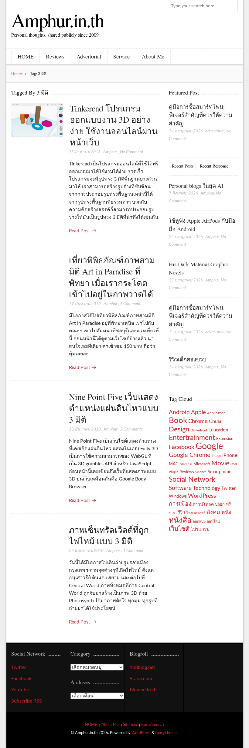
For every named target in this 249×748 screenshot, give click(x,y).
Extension (224, 439)
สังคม (213, 512)
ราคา (172, 512)
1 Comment (133, 551)
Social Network (192, 479)
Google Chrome (189, 455)
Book (178, 420)
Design (179, 429)
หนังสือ (180, 520)
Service (121, 56)
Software (180, 488)
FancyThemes (167, 733)
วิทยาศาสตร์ (196, 512)
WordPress (202, 496)
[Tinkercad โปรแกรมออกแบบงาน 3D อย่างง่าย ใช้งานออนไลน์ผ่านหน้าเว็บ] (37, 120)
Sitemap (130, 724)
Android (179, 412)
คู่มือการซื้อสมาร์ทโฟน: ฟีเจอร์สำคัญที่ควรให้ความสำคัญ (200, 115)
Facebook (181, 447)
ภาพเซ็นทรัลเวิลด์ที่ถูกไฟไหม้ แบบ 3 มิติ (109, 535)
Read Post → (82, 230)
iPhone (229, 455)
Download (198, 430)
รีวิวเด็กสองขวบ (187, 359)
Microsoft (201, 464)
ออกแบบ (199, 521)
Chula (215, 421)
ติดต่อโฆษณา (152, 724)
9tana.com (141, 678)
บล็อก (220, 504)
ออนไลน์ (213, 521)
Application (216, 413)
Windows (178, 496)
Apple (198, 412)
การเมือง (180, 504)
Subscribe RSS (26, 701)
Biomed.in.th (143, 689)
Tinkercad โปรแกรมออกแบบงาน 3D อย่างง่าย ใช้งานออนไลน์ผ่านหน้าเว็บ (114, 125)
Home (16, 74)
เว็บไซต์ (179, 529)
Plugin (173, 472)
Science (200, 472)
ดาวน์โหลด (203, 504)
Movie (220, 463)
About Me (153, 56)
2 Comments (131, 429)
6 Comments (131, 304)
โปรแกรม (200, 529)
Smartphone (219, 472)
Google (209, 446)
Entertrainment (192, 437)
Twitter (228, 488)
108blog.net (142, 667)
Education (218, 430)
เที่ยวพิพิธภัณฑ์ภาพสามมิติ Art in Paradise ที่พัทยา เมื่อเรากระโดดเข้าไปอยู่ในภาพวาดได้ (112, 277)
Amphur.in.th (57, 20)
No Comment (131, 152)
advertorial (214, 131)
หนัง (226, 512)
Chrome (198, 421)
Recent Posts (182, 166)
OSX (233, 464)
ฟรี (228, 504)
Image (216, 455)
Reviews (55, 56)
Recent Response (214, 166)
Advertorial (89, 56)
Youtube (20, 689)
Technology (206, 488)
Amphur (110, 152)
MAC (173, 464)
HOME (26, 56)
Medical (185, 464)
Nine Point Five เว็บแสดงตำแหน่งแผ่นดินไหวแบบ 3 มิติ (114, 408)
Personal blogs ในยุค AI (196, 185)
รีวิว (181, 512)
